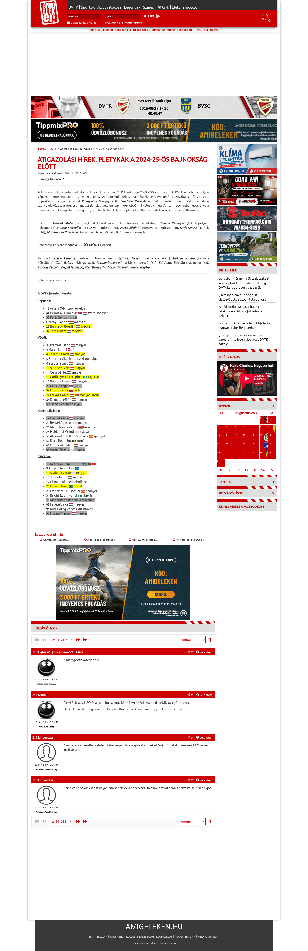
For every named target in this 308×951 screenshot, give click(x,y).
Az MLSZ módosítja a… (144, 539)
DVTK (73, 7)
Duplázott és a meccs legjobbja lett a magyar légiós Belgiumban (244, 325)
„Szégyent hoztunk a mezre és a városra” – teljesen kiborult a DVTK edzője (243, 339)
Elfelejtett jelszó (132, 22)
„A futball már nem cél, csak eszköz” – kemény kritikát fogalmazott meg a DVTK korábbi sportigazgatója (245, 282)
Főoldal (42, 148)
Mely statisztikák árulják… (190, 539)
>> (272, 413)
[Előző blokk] (77, 640)
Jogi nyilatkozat (122, 936)
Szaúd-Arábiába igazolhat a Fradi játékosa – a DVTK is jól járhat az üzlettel (242, 311)
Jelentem (205, 652)
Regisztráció (112, 22)
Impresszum (98, 936)
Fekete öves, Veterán (46, 683)
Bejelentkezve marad (84, 22)
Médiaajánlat (208, 936)
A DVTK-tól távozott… (55, 539)
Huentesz (46, 737)
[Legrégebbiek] (86, 640)
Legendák (132, 7)
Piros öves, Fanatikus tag (46, 769)
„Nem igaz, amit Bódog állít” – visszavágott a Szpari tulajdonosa (242, 297)
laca (43, 694)
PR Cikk (163, 7)
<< (221, 413)
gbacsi (44, 652)
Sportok (88, 7)
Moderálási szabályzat (154, 936)
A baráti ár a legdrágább (101, 539)
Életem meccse (184, 7)
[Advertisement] (154, 64)
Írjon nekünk (185, 936)
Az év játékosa (109, 7)
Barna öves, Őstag (46, 726)
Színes (148, 7)
